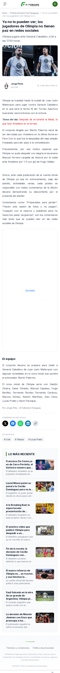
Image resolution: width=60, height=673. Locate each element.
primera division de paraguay (24, 13)
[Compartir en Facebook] (13, 423)
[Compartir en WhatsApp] (20, 423)
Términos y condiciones (17, 648)
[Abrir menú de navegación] (5, 4)
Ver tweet (30, 290)
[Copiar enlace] (35, 423)
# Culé (7, 439)
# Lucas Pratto (35, 439)
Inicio (4, 13)
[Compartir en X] (5, 423)
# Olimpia (19, 439)
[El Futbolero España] (30, 4)
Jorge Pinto (17, 84)
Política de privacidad (43, 648)
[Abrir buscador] (55, 4)
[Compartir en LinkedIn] (28, 423)
